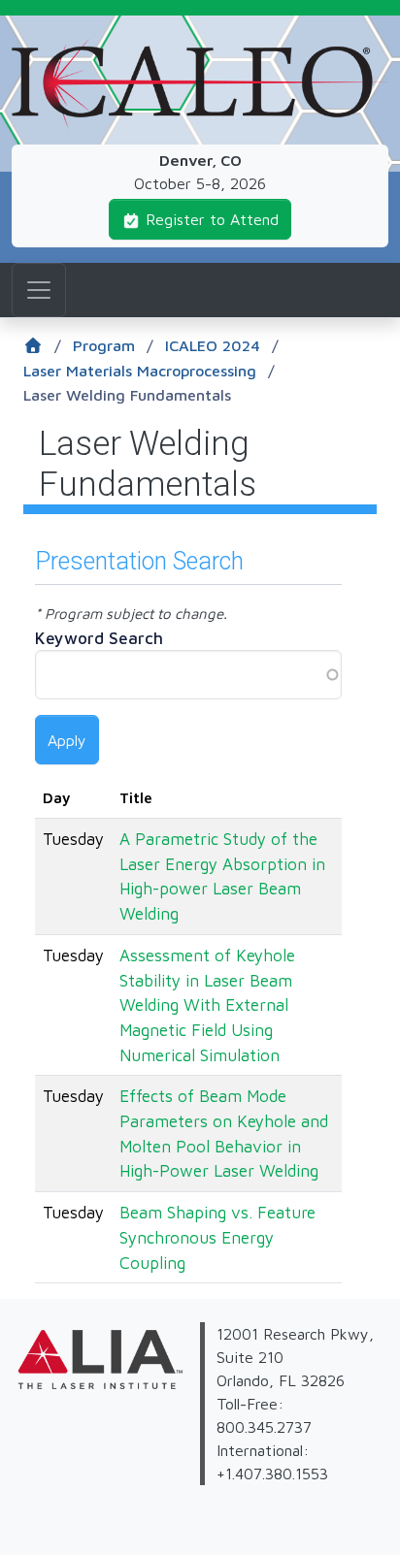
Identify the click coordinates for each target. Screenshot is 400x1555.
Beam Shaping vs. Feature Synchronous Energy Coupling (217, 1237)
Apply (67, 740)
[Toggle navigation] (39, 290)
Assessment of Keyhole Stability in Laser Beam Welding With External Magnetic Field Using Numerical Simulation (207, 1005)
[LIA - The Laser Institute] (14, 1400)
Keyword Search (99, 638)
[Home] (200, 50)
